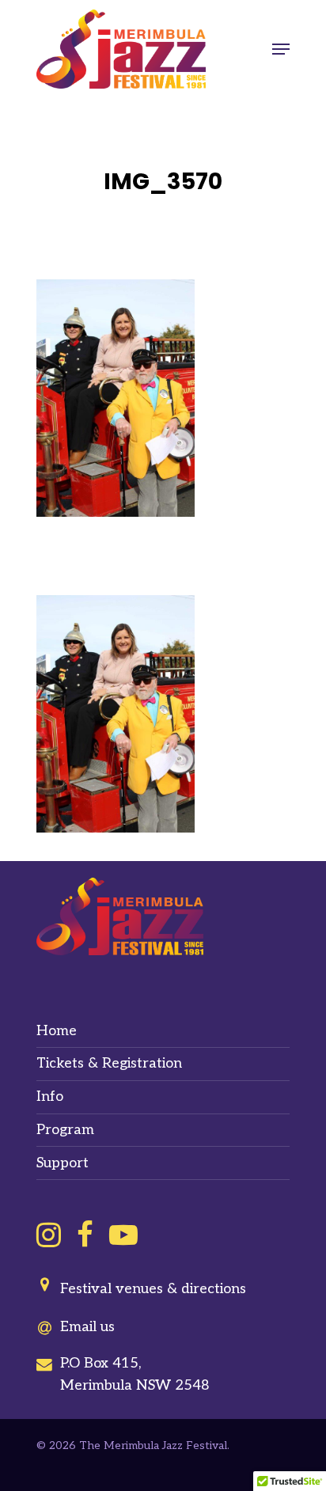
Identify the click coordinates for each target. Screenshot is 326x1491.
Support (62, 1163)
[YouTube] (123, 1234)
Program (65, 1129)
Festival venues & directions (153, 1288)
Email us (87, 1326)
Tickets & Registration (109, 1063)
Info (49, 1096)
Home (56, 1030)
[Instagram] (48, 1234)
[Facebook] (85, 1234)
